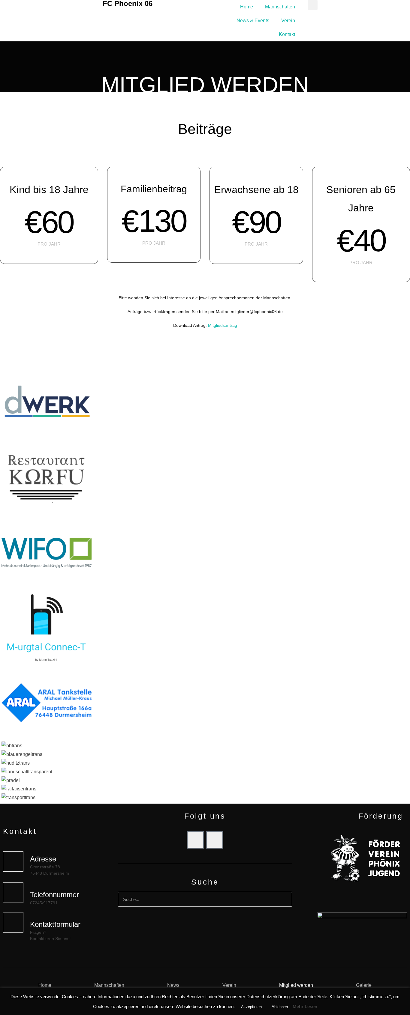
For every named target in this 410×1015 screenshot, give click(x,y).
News (173, 985)
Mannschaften (280, 6)
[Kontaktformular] (13, 922)
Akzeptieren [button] (251, 1007)
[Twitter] (214, 840)
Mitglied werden (296, 985)
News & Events (253, 20)
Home (246, 6)
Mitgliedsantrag (222, 325)
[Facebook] (195, 840)
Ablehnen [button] (280, 1007)
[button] (313, 5)
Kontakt (287, 34)
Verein (288, 20)
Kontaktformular (55, 924)
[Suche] (284, 899)
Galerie (364, 985)
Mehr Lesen (305, 1006)
